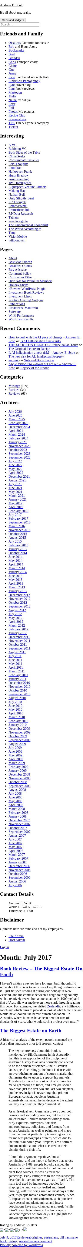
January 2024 (18, 442)
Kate (12, 77)
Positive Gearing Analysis (26, 300)
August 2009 (17, 744)
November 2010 (19, 686)
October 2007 (18, 828)
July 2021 (15, 484)
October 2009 (18, 736)
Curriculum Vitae (20, 277)
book (3, 1241)
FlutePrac (15, 168)
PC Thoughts (17, 202)
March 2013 (17, 587)
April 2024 (16, 430)
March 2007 (17, 854)
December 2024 (19, 427)
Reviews (14, 393)
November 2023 (19, 446)
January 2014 (18, 572)
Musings (14, 386)
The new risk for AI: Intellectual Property (36, 356)
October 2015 (18, 534)
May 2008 (15, 801)
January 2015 (18, 549)
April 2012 (16, 621)
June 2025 (15, 415)
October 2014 (18, 553)
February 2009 (18, 767)
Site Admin (16, 936)
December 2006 (19, 866)
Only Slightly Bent (21, 198)
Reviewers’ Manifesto (23, 308)
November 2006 (19, 870)
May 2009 (15, 755)
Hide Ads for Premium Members (30, 281)
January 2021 (18, 499)
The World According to (25, 229)
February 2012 (18, 629)
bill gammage (69, 1237)
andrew (14, 360)
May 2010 (15, 709)
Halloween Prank (20, 171)
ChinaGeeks (17, 156)
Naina (13, 100)
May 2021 (15, 492)
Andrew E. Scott (11, 5)
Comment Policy (20, 273)
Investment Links (20, 296)
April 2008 (16, 805)
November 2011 (19, 640)
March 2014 (17, 568)
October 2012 (18, 602)
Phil (11, 107)
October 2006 (18, 873)
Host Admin (17, 940)
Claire (13, 65)
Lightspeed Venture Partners (27, 187)
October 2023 (18, 450)
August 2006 (17, 881)
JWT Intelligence (20, 183)
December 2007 (19, 820)
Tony (12, 232)
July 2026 (15, 411)
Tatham (14, 217)
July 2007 (15, 839)
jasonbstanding (19, 179)
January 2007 (18, 862)
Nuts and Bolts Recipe (39, 360)
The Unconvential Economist (28, 225)
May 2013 (15, 579)
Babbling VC (18, 148)
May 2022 (15, 469)
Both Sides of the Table (24, 152)
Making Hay (17, 190)
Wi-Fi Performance (21, 315)
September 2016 (19, 522)
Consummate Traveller (24, 160)
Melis (12, 96)
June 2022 (15, 465)
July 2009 (15, 747)
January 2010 (18, 725)
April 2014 (16, 564)
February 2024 (18, 438)
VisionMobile (18, 236)
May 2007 (15, 847)
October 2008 (18, 782)
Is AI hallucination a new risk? (40, 341)
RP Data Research (21, 213)
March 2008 (17, 809)
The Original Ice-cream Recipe (29, 349)
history (13, 1241)
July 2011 (15, 656)
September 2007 (19, 831)
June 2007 (15, 843)
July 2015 (15, 541)
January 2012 (18, 633)
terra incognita (18, 221)
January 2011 (17, 679)
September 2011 (19, 648)
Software (15, 311)
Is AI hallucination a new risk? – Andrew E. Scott (42, 352)
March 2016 (17, 526)
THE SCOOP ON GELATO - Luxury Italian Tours (43, 345)
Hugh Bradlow (19, 175)
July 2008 (15, 793)
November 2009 (19, 732)
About (13, 258)
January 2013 (18, 591)
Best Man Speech (20, 262)
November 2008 (19, 778)
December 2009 (19, 728)
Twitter (13, 127)
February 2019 (18, 511)
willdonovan (17, 240)
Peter (12, 104)
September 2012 (19, 606)
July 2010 (15, 702)
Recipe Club (17, 115)
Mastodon (15, 92)
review (23, 1241)
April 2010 (16, 713)
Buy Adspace (18, 269)
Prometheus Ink (19, 210)
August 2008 (17, 789)
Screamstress (17, 119)
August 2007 (17, 835)
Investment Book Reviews (26, 292)
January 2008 (18, 816)
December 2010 (19, 683)
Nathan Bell (17, 194)
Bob (11, 46)
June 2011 (15, 660)
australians (51, 1237)
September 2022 (19, 457)
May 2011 (15, 663)
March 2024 (17, 434)
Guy (11, 69)
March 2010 (17, 717)
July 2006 (15, 885)
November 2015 (19, 530)
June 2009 (15, 751)
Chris (12, 62)
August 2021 (17, 480)
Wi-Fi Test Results (21, 319)
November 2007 (19, 824)
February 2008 (18, 812)
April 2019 (16, 507)
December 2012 (19, 595)
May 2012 (15, 618)
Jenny (12, 73)
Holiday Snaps (18, 285)
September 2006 (19, 877)
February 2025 (18, 423)
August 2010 (17, 698)
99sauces (15, 43)
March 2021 (17, 495)
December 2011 (19, 637)
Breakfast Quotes (20, 266)
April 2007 (16, 851)
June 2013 (15, 576)
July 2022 (15, 461)
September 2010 (19, 694)
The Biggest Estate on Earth (30, 1030)
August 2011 (17, 652)
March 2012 (17, 625)
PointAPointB (18, 206)
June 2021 (15, 488)
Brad (12, 54)
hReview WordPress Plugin (27, 288)
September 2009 (19, 740)
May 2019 (15, 503)
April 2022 (16, 472)
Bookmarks (16, 50)
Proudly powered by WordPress (21, 1245)
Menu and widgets (13, 20)
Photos (13, 111)
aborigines (35, 1237)
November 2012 (19, 598)
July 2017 (15, 514)
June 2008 (15, 797)
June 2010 (15, 705)
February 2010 (18, 721)
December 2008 (19, 774)
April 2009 (16, 759)
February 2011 (18, 675)
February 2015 (18, 545)
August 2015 (17, 537)
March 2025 (17, 419)
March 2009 (17, 763)
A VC (13, 145)
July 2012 (15, 614)
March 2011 (17, 671)
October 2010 (18, 690)
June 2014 (15, 556)
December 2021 (19, 476)
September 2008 (19, 786)
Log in (4, 947)
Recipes (14, 389)
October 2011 (18, 644)
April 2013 (16, 583)
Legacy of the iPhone (34, 368)
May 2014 (15, 560)
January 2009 (18, 770)
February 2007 (18, 858)
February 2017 (18, 518)
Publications (17, 304)
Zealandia (53, 1006)
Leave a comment (40, 1241)
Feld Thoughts (18, 164)
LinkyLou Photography (24, 81)
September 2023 (19, 453)
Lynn (12, 85)
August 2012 (17, 610)
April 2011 (16, 667)
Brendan (14, 58)
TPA (12, 123)
